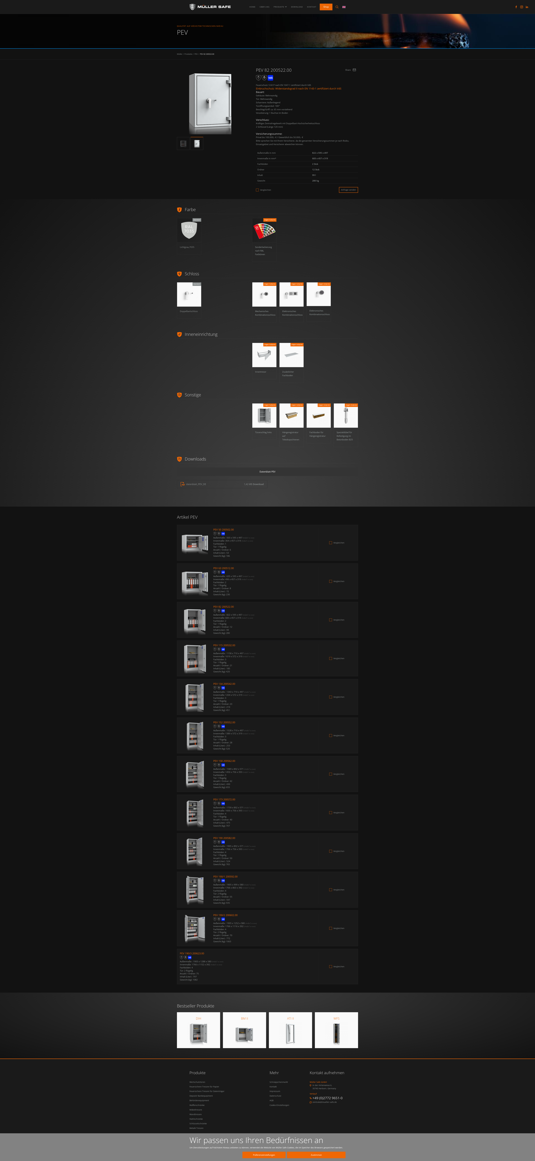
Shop (326, 6)
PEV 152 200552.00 (224, 722)
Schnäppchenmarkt (279, 1082)
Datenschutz (275, 1096)
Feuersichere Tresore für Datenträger (206, 1091)
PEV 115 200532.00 (224, 645)
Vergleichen (265, 190)
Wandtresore (195, 1114)
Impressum (275, 1091)
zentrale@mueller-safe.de (325, 1102)
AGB (271, 1100)
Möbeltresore (195, 1110)
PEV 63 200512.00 (223, 568)
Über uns (264, 7)
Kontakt (311, 7)
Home (252, 7)
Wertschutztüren (197, 1082)
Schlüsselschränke (198, 1123)
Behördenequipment (199, 1100)
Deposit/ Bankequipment (201, 1096)
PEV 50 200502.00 (223, 529)
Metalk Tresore (196, 1128)
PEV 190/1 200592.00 (225, 876)
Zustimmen (316, 1154)
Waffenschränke (197, 1105)
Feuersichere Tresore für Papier (204, 1086)
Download (297, 7)
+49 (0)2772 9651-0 (328, 1098)
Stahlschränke (196, 1119)
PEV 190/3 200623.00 (192, 953)
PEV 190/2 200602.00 (225, 915)
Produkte (279, 7)
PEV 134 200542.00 (224, 683)
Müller (179, 54)
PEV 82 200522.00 (207, 54)
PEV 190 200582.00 (224, 838)
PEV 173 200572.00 (224, 799)
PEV (196, 54)
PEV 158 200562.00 (224, 761)
